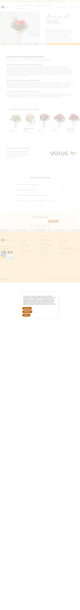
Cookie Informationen (51, 304)
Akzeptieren (27, 308)
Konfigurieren (27, 311)
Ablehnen (26, 315)
